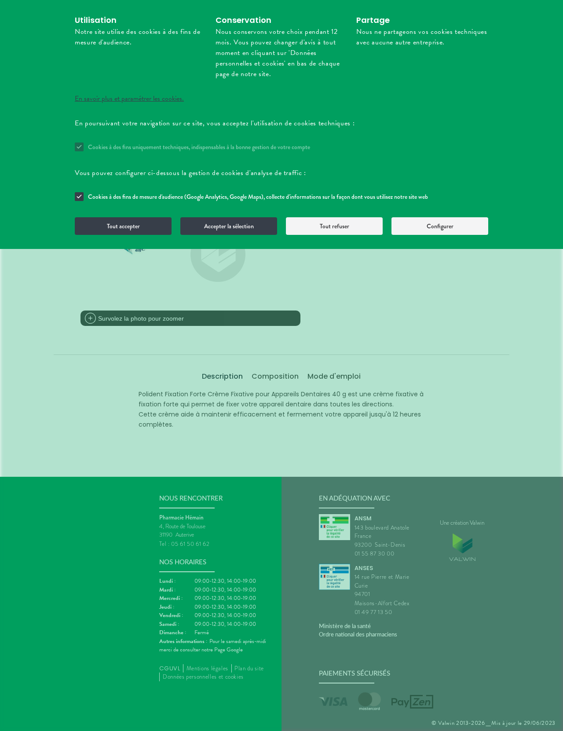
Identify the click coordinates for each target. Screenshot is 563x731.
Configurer (440, 226)
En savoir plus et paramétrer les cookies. (129, 98)
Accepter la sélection (229, 226)
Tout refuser (334, 226)
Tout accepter (123, 226)
